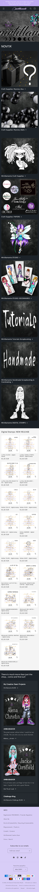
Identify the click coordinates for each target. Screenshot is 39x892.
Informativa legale (30, 888)
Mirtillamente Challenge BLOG (13, 800)
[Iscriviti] (29, 851)
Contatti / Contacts (9, 831)
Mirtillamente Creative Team (12, 835)
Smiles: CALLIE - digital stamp (10, 507)
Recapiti (23, 888)
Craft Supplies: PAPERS (10, 217)
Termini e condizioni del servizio (27, 885)
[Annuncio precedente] (3, 3)
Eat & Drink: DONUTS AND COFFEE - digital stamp (27, 583)
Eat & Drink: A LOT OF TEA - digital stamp (9, 583)
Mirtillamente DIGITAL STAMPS (13, 423)
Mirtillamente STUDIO (9, 258)
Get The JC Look (9, 789)
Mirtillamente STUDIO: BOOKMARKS (15, 298)
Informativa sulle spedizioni (12, 888)
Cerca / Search (8, 839)
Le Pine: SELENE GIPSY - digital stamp (27, 481)
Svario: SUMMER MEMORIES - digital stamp (9, 610)
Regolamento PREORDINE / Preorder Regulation (18, 815)
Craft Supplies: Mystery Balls (12, 130)
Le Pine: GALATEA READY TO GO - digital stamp (9, 481)
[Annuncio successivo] (36, 3)
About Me (6, 819)
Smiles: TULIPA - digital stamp (10, 558)
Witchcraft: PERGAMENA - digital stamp (27, 636)
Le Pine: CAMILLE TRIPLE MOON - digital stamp (27, 455)
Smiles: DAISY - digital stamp (28, 558)
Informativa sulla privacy (11, 885)
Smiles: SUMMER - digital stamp (27, 532)
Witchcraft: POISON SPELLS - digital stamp (9, 662)
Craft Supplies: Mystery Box (12, 89)
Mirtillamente (10, 882)
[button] (4, 9)
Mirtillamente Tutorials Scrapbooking (16, 339)
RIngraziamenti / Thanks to (11, 827)
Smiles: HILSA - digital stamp (28, 507)
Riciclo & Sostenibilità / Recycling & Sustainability (18, 823)
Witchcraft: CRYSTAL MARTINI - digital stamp (10, 636)
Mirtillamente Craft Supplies (12, 176)
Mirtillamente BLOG (10, 688)
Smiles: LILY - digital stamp (9, 532)
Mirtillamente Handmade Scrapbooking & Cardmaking (17, 381)
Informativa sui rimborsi (31, 882)
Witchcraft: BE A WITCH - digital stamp (27, 610)
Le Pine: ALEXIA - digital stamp (8, 455)
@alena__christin (9, 738)
